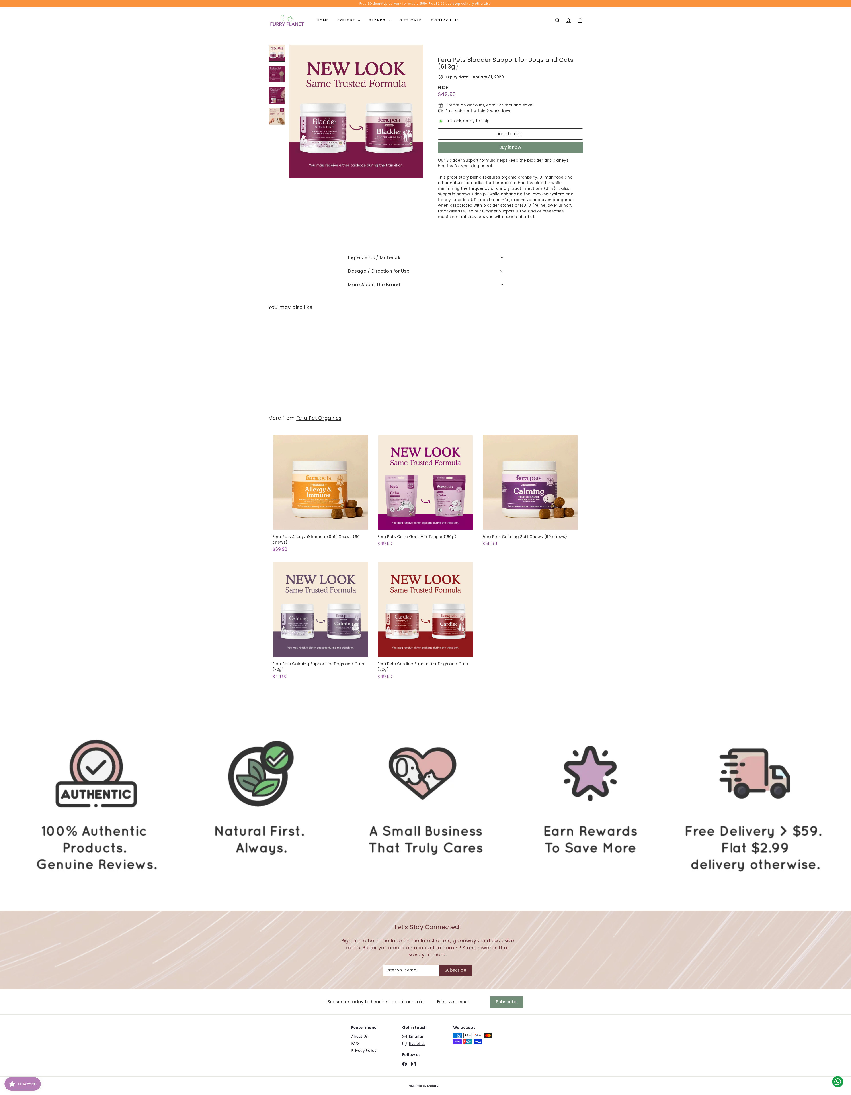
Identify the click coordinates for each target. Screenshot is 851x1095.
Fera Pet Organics (318, 418)
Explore (347, 20)
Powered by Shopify (423, 1086)
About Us (359, 1036)
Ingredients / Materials (375, 257)
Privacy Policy (364, 1050)
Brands (378, 20)
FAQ (355, 1043)
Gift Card (410, 20)
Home (323, 20)
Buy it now (510, 147)
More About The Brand (374, 284)
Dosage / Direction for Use (379, 271)
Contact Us (445, 20)
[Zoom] (356, 111)
